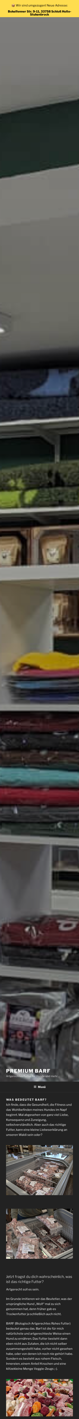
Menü (42, 1087)
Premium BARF (28, 1071)
